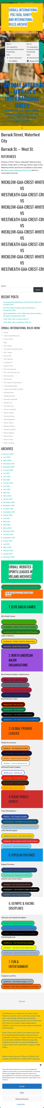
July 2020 (6, 518)
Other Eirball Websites (12, 336)
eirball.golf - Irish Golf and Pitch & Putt (17, 884)
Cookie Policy (21, 1104)
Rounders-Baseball (10, 399)
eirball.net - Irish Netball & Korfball (15, 748)
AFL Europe (8, 379)
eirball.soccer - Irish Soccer (12, 773)
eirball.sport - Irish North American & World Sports (21, 587)
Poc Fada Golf (8, 406)
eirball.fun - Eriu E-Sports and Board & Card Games (21, 987)
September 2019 (9, 538)
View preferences (22, 1099)
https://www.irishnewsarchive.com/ (17, 170)
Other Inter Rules (10, 409)
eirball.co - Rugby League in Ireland (15, 758)
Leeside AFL (8, 362)
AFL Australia (8, 376)
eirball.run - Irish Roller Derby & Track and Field (19, 933)
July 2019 (6, 544)
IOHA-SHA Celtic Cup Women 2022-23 (17, 322)
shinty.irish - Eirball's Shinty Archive (15, 646)
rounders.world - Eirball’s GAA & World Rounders (20, 632)
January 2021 (8, 499)
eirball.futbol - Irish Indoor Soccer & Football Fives (20, 720)
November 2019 (8, 531)
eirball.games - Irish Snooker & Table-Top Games (20, 889)
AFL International (10, 369)
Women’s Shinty (9, 426)
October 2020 (8, 509)
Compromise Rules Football (13, 389)
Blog (5, 342)
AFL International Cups (12, 372)
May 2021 (6, 493)
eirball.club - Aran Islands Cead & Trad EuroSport (20, 841)
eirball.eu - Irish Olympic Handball (15, 817)
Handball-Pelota (9, 396)
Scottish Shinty (9, 416)
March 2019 (7, 547)
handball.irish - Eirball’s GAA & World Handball (19, 627)
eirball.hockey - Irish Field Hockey (15, 783)
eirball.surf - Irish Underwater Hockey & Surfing (20, 827)
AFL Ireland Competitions (13, 382)
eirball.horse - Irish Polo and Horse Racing (18, 943)
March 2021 (7, 496)
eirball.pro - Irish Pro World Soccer (15, 763)
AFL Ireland (8, 346)
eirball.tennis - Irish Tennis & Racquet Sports (19, 870)
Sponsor (22, 73)
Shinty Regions (9, 433)
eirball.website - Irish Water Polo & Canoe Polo (19, 822)
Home (6, 332)
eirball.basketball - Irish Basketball (15, 685)
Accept (22, 1086)
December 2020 (8, 502)
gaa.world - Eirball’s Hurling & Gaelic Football (18, 622)
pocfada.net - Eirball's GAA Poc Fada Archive (19, 641)
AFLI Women (8, 359)
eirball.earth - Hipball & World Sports (16, 846)
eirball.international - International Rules (17, 836)
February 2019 (8, 550)
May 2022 (6, 480)
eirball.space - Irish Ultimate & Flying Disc (17, 714)
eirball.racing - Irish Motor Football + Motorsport (20, 953)
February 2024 (8, 454)
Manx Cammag (9, 443)
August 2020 (7, 515)
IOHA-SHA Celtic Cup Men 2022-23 (16, 319)
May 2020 (6, 522)
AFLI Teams (8, 352)
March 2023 (7, 460)
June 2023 (6, 457)
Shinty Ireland (9, 413)
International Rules (10, 386)
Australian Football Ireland (13, 349)
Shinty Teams (8, 423)
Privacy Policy (8, 339)
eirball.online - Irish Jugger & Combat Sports (18, 928)
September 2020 (9, 512)
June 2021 (6, 489)
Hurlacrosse (8, 403)
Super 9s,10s (8, 366)
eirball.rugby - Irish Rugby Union (14, 778)
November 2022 (8, 467)
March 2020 (7, 528)
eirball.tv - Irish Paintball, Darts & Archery (17, 923)
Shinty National (9, 419)
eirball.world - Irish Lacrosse (13, 704)
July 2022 (6, 473)
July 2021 (6, 486)
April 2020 (6, 525)
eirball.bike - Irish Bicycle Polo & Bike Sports (18, 948)
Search (3, 286)
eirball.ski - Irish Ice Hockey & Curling (16, 690)
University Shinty (10, 429)
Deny (22, 1093)
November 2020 (8, 505)
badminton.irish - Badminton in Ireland (16, 875)
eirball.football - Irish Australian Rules (16, 753)
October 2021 (8, 483)
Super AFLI (8, 356)
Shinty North (8, 436)
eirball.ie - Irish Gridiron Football (14, 680)
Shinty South (8, 439)
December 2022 (8, 464)
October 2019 (8, 534)
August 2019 (7, 541)
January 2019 (8, 554)
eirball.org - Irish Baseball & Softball (15, 695)
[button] (40, 1065)
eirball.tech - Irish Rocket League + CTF (17, 981)
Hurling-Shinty (9, 392)
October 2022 (8, 470)
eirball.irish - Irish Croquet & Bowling (16, 894)
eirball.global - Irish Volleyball (13, 709)
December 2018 (8, 557)
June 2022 (6, 476)
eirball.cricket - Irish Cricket (13, 788)
